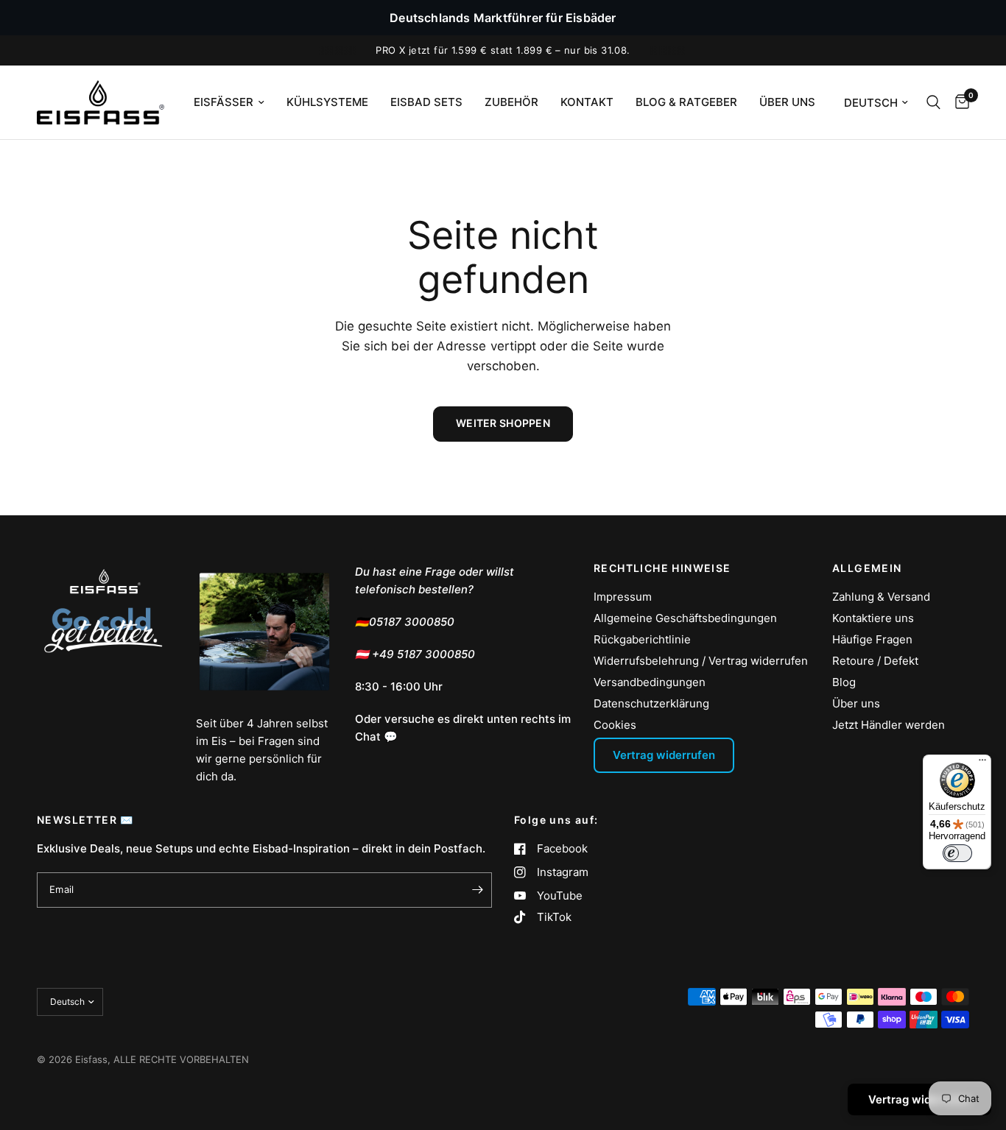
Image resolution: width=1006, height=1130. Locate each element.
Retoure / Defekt (875, 661)
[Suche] (933, 102)
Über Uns (787, 102)
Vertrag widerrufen (664, 755)
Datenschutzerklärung (651, 703)
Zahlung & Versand (881, 597)
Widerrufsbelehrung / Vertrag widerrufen (701, 661)
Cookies (615, 725)
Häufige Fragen (872, 639)
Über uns (856, 703)
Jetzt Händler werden (888, 725)
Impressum (623, 597)
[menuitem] (229, 102)
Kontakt (586, 102)
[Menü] (982, 763)
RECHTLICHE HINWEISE (662, 568)
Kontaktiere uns (873, 618)
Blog (844, 682)
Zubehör (511, 102)
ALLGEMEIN (867, 568)
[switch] (957, 853)
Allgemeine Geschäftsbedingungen (685, 618)
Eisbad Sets (426, 102)
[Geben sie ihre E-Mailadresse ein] (477, 890)
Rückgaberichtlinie (642, 639)
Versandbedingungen (650, 682)
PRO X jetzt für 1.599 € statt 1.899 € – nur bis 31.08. (503, 50)
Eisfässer (223, 102)
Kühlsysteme (327, 102)
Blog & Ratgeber (686, 102)
